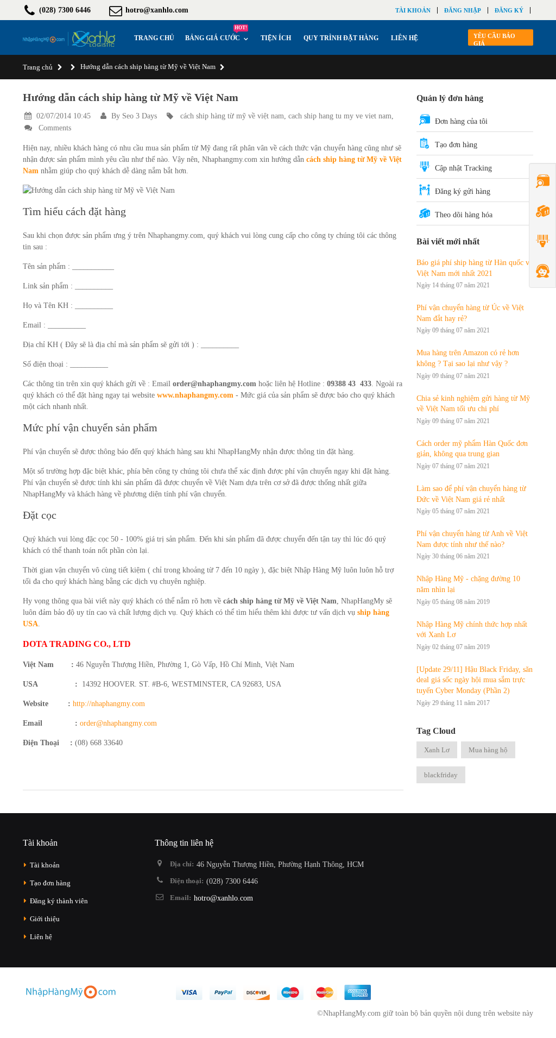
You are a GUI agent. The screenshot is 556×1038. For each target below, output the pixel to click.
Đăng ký (509, 10)
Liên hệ (404, 38)
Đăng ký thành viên (59, 901)
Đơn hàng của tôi (461, 121)
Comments (53, 128)
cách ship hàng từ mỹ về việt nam (232, 116)
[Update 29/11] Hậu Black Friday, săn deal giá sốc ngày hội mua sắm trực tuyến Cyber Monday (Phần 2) (474, 680)
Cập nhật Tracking (463, 168)
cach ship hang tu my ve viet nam (339, 116)
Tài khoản (413, 10)
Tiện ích (276, 38)
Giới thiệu (45, 919)
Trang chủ (38, 67)
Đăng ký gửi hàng (462, 191)
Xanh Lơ (437, 750)
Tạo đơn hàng (456, 145)
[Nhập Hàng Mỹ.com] (69, 39)
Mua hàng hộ (488, 750)
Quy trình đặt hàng (341, 38)
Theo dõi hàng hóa (463, 215)
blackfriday (441, 775)
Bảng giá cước (216, 35)
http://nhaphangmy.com (109, 704)
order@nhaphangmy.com (118, 723)
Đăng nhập (462, 10)
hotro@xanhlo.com (223, 898)
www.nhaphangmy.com (194, 395)
